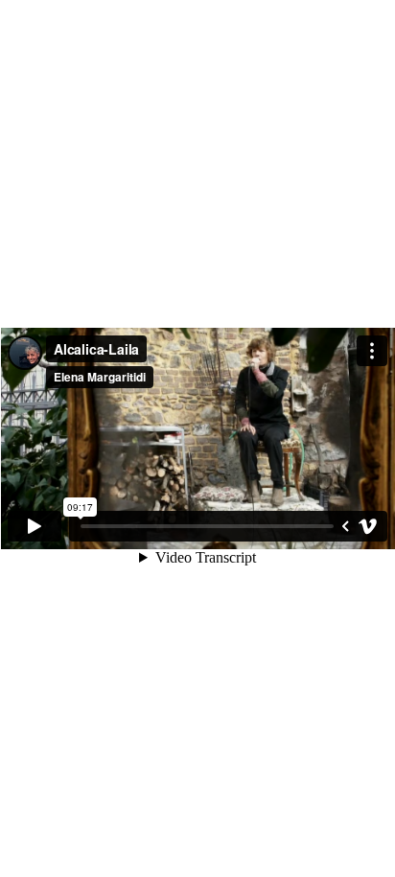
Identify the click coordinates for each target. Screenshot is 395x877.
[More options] (372, 350)
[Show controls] (345, 526)
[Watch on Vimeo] (368, 526)
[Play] (34, 526)
